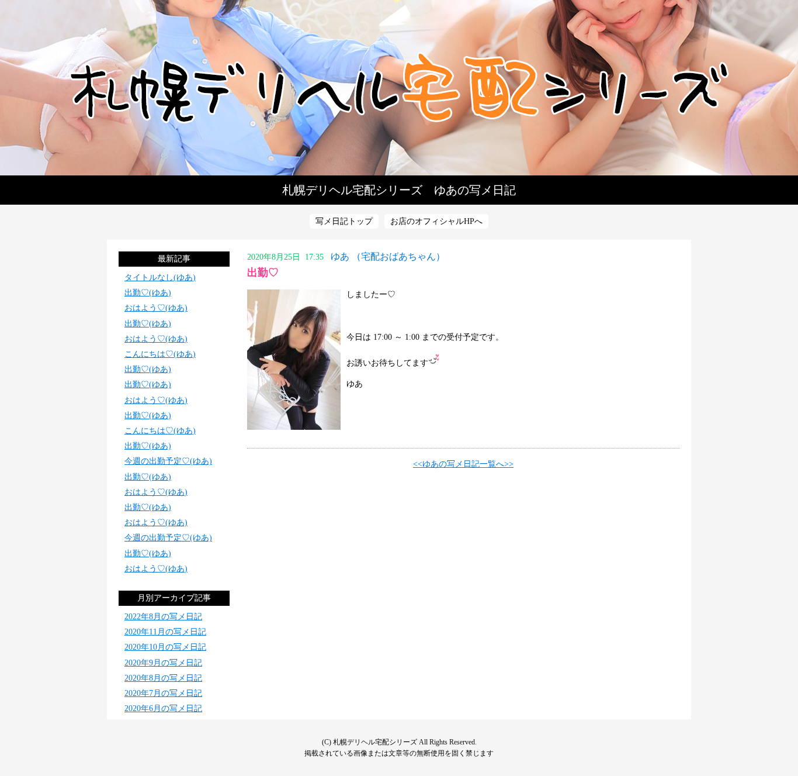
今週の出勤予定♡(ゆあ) (168, 461)
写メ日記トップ (344, 221)
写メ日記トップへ (399, 87)
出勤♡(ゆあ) (147, 292)
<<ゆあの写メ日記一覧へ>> (463, 464)
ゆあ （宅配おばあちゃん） (388, 256)
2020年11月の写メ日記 (165, 631)
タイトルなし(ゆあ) (160, 277)
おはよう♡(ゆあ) (156, 307)
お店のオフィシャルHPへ (436, 221)
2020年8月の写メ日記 (163, 678)
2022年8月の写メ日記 (163, 616)
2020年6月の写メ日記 (163, 708)
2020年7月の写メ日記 (163, 693)
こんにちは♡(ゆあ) (160, 354)
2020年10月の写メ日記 (165, 647)
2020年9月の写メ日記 (163, 662)
